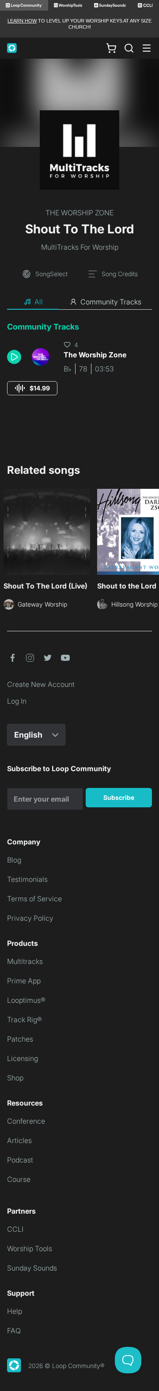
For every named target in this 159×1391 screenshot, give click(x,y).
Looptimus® (26, 1000)
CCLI (15, 1229)
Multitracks (25, 961)
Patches (20, 1039)
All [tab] (38, 301)
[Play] (14, 357)
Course (18, 1179)
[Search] (129, 48)
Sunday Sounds (32, 1268)
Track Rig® (24, 1019)
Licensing (22, 1058)
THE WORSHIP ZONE (79, 212)
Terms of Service (34, 898)
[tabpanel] (79, 367)
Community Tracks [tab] (110, 301)
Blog (14, 859)
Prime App (24, 980)
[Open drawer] (146, 48)
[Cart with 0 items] (111, 47)
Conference (26, 1121)
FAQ (14, 1330)
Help (14, 1311)
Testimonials (27, 879)
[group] (32, 388)
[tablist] (79, 302)
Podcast (20, 1159)
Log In (16, 701)
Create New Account (41, 684)
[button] (16, 357)
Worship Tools (29, 1248)
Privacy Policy (30, 918)
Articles (19, 1140)
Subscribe (118, 797)
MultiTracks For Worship (79, 247)
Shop (15, 1077)
